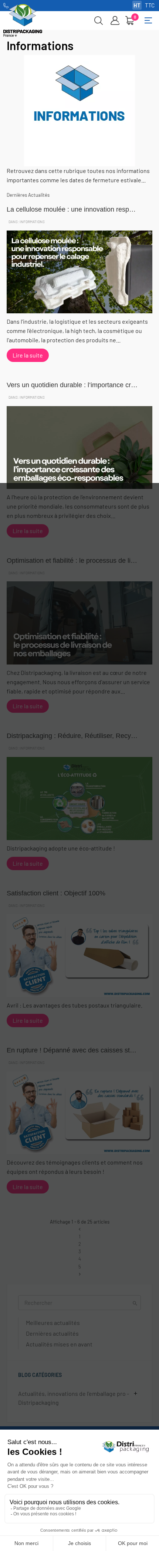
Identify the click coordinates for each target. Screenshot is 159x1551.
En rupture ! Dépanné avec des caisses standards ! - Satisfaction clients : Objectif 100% (72, 1050)
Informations (32, 221)
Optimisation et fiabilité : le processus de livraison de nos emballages (72, 560)
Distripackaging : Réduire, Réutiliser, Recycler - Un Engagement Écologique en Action (72, 735)
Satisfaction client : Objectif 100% (56, 893)
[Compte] (115, 20)
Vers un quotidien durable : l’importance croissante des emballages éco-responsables (72, 385)
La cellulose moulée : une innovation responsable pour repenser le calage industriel (72, 209)
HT (137, 5)
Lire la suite (28, 355)
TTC (150, 5)
